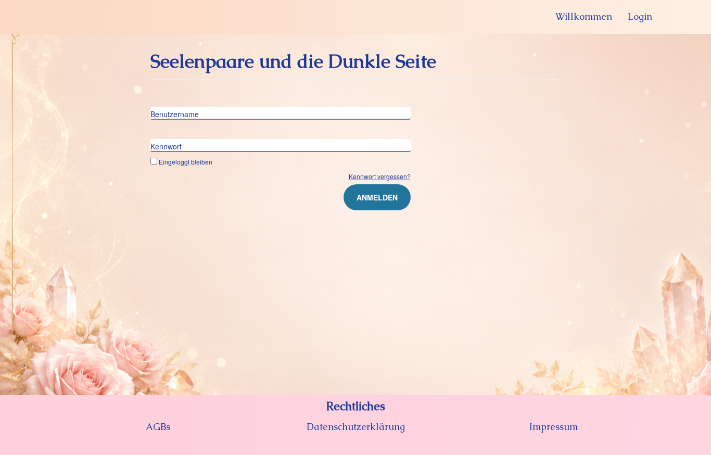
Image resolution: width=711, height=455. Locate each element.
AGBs (158, 427)
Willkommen (583, 16)
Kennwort (166, 146)
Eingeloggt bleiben (185, 161)
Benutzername (174, 114)
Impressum (553, 427)
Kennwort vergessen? (380, 176)
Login (640, 16)
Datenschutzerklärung (356, 427)
